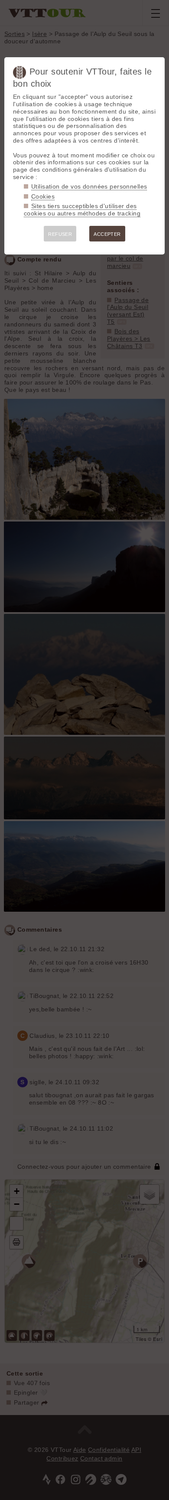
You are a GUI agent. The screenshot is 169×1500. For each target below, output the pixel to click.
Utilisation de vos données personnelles (89, 186)
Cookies (43, 196)
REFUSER (60, 234)
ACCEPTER (107, 234)
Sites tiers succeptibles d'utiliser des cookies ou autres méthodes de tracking (82, 209)
